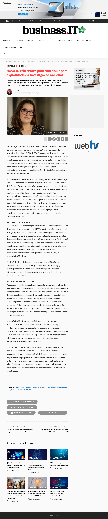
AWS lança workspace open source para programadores (59, 464)
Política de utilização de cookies (68, 21)
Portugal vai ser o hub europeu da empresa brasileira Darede (57, 493)
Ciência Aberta (62, 388)
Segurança (34, 459)
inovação (10, 390)
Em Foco (29, 41)
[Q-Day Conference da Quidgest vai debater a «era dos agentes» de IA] (16, 455)
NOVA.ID (16, 390)
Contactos (31, 21)
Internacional (57, 457)
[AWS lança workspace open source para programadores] (59, 455)
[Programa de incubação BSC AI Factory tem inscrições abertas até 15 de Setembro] (37, 483)
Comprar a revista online (13, 47)
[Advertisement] (87, 111)
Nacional (12, 459)
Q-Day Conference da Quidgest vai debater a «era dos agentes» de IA (16, 465)
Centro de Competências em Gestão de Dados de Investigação (35, 388)
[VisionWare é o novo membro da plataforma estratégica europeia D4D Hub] (37, 455)
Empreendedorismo (57, 41)
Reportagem (41, 41)
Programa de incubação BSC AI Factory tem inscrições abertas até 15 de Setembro (37, 493)
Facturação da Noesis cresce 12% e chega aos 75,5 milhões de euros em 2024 (54, 431)
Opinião (80, 41)
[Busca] (100, 21)
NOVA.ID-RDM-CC (25, 390)
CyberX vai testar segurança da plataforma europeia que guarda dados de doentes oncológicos (16, 494)
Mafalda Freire (19, 91)
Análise (71, 41)
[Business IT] (54, 30)
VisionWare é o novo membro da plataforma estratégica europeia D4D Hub (36, 466)
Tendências (22, 66)
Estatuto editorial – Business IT (46, 21)
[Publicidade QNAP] (87, 79)
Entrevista (18, 41)
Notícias (6, 41)
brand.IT (89, 41)
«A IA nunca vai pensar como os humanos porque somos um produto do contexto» (20, 431)
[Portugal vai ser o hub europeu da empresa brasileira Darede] (59, 483)
